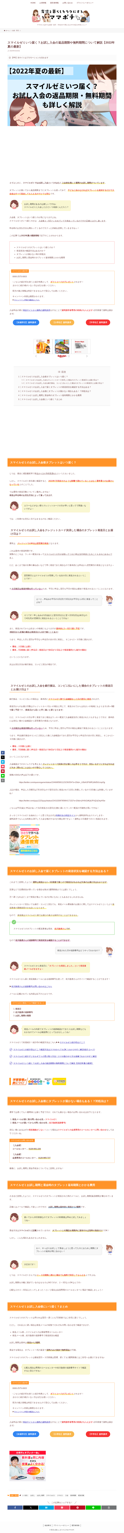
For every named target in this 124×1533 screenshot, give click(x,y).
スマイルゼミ (50, 1495)
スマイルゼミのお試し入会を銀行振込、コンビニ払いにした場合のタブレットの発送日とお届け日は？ (65, 383)
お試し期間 (40, 1495)
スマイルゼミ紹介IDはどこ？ (72, 1042)
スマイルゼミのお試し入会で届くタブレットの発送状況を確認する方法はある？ (56, 387)
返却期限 (73, 1495)
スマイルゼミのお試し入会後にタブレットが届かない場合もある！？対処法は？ (56, 391)
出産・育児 (14, 1495)
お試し (32, 1495)
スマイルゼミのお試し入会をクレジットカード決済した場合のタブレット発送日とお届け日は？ (62, 380)
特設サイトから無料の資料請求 (36, 310)
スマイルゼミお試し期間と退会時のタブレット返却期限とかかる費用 (51, 395)
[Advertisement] (62, 153)
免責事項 (48, 1525)
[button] (15, 1508)
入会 (66, 1495)
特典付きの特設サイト (65, 815)
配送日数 (81, 1495)
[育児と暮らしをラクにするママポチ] (62, 15)
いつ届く (25, 1495)
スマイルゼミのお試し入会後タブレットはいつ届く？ (44, 377)
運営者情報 (75, 1525)
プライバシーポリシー (61, 1525)
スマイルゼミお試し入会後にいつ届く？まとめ (41, 399)
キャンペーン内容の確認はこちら (27, 300)
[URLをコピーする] (108, 1508)
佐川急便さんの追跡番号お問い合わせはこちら (31, 986)
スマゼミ (60, 1495)
